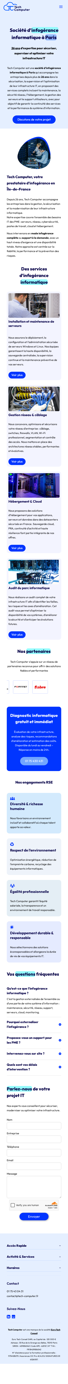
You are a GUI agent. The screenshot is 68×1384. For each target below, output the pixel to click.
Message (12, 1173)
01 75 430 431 (34, 761)
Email (10, 1160)
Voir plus (17, 375)
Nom (9, 1119)
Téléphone (13, 1146)
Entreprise (13, 1133)
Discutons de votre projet (34, 119)
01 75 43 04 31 (15, 1291)
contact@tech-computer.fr (22, 1296)
